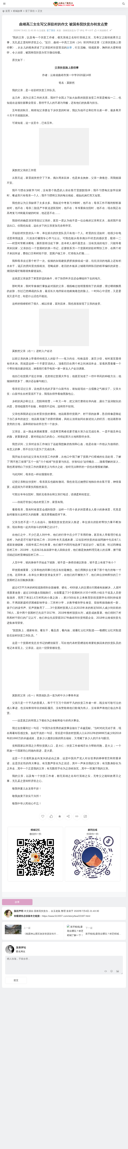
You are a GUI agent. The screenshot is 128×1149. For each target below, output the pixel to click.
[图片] (117, 971)
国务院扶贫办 (69, 30)
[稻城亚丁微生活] (64, 3)
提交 (16, 980)
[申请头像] (119, 948)
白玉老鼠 (55, 911)
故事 (17, 902)
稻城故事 (17, 11)
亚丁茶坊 (30, 11)
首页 (7, 11)
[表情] (111, 971)
